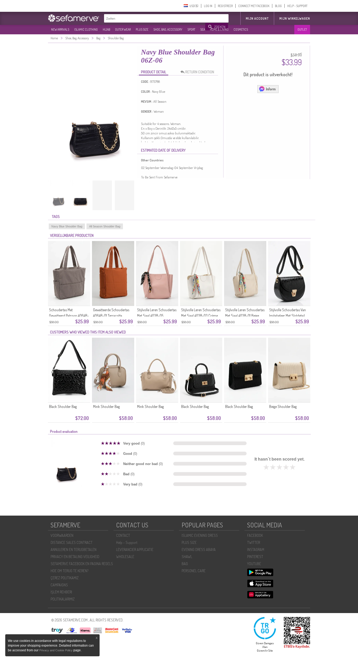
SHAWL (187, 556)
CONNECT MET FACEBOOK (253, 6)
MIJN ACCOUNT (257, 18)
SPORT (191, 29)
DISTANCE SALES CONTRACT (72, 542)
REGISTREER (225, 6)
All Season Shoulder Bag (104, 226)
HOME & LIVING (219, 29)
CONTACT (123, 535)
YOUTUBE (254, 563)
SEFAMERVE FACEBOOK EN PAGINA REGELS (82, 563)
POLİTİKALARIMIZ (63, 599)
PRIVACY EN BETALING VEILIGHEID (75, 556)
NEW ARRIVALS (60, 29)
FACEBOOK (255, 535)
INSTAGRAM (255, 549)
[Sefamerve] (74, 18)
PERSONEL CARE (193, 571)
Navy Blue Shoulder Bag (66, 226)
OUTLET (302, 29)
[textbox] (155, 18)
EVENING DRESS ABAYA (199, 549)
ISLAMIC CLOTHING (86, 29)
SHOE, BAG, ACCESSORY (167, 29)
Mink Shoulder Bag (106, 406)
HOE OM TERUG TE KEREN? (69, 571)
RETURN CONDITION (199, 72)
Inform (271, 89)
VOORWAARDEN (62, 535)
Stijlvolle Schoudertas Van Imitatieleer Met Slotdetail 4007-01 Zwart (287, 316)
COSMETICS (241, 29)
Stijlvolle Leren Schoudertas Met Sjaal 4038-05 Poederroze (156, 316)
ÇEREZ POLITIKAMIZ (65, 578)
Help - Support (126, 542)
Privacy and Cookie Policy (56, 650)
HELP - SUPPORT (297, 6)
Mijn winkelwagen (294, 18)
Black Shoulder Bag (63, 406)
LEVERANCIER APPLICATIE (134, 549)
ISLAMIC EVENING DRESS (200, 535)
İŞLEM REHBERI (61, 592)
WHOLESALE (125, 556)
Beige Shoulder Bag (283, 406)
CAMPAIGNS (59, 585)
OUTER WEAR (123, 29)
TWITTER (253, 542)
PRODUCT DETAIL (153, 72)
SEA (202, 29)
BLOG (278, 6)
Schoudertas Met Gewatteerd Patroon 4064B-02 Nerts (69, 316)
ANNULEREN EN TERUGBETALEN (73, 549)
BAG (185, 563)
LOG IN (208, 6)
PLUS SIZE (142, 29)
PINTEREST (255, 556)
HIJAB (106, 29)
